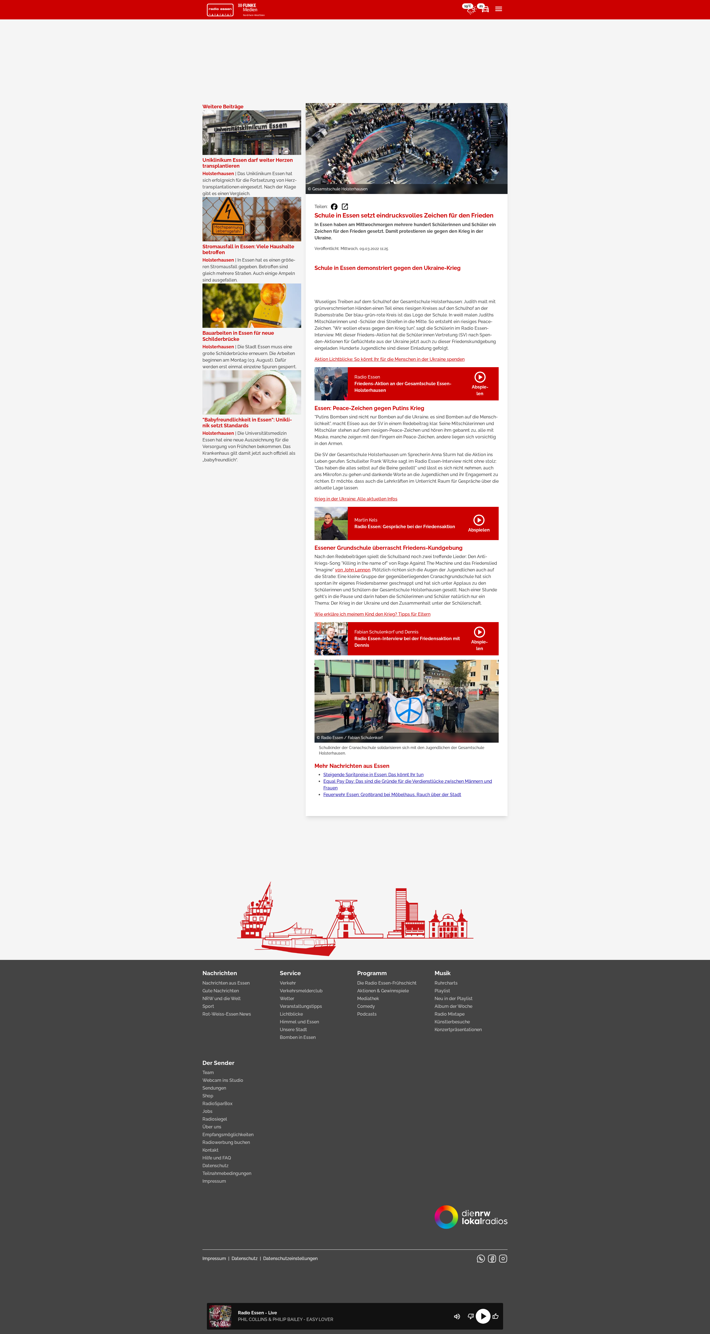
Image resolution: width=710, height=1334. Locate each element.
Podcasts (367, 1014)
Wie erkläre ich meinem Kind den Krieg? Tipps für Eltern (372, 614)
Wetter (287, 998)
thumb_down (471, 1316)
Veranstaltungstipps (301, 1006)
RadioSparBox (217, 1103)
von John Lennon (352, 570)
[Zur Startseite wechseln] (220, 10)
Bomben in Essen (298, 1037)
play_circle (483, 1316)
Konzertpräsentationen (458, 1029)
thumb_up (495, 1316)
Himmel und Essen (299, 1021)
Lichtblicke (291, 1014)
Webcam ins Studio (222, 1080)
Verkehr (288, 983)
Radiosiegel (214, 1119)
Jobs (207, 1111)
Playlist (442, 990)
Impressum (214, 1181)
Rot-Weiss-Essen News (226, 1014)
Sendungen (214, 1088)
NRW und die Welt (221, 998)
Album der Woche (453, 1006)
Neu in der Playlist (454, 998)
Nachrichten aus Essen (226, 983)
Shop (207, 1095)
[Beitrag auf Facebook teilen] (334, 206)
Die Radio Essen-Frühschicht (387, 983)
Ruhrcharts (446, 983)
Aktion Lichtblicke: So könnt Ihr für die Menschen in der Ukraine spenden (390, 359)
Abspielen (480, 382)
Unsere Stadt (293, 1029)
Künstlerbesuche (452, 1021)
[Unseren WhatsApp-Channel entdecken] (480, 1258)
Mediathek (368, 998)
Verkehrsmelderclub (301, 990)
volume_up (457, 1316)
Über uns (211, 1126)
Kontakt (210, 1150)
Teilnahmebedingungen (226, 1173)
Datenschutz (215, 1165)
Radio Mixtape (450, 1014)
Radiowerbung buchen (226, 1142)
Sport (208, 1006)
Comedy (366, 1006)
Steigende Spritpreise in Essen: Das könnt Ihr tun (373, 774)
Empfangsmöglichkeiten (227, 1134)
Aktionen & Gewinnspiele (383, 990)
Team (208, 1072)
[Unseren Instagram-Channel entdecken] (503, 1258)
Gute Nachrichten (220, 990)
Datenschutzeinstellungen (290, 1258)
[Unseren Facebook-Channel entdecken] (492, 1258)
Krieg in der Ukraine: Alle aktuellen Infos (356, 499)
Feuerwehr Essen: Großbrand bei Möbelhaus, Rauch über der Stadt (392, 794)
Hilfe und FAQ (216, 1158)
